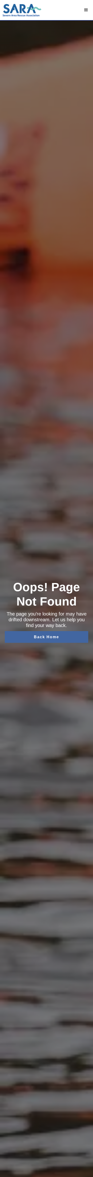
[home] (22, 10)
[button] (86, 10)
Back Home (46, 637)
